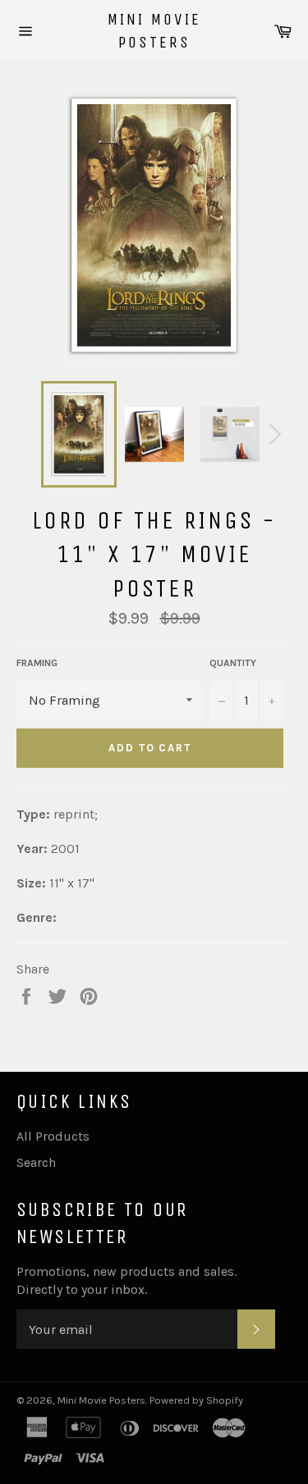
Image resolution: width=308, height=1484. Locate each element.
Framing (36, 663)
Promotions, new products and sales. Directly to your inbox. (126, 1280)
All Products (53, 1136)
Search (36, 1162)
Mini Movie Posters (154, 31)
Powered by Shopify (196, 1400)
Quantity (232, 663)
